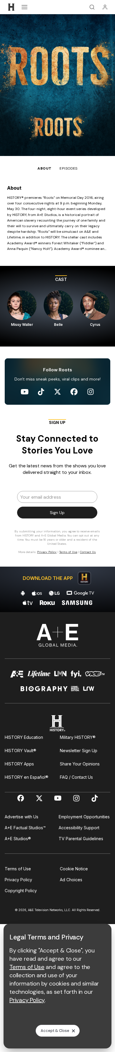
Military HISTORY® (78, 737)
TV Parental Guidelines (81, 838)
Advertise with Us (21, 816)
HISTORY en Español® (26, 777)
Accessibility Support (79, 827)
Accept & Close (55, 1030)
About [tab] (44, 168)
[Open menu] (24, 7)
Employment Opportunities (84, 816)
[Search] (92, 7)
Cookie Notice (74, 868)
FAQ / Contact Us (76, 777)
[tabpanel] (57, 391)
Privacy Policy (18, 879)
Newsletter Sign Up (78, 750)
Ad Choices (71, 879)
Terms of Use (18, 868)
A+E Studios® (18, 838)
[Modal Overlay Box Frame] (57, 489)
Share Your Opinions (80, 763)
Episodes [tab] (69, 168)
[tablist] (57, 163)
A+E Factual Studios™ (25, 827)
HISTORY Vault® (20, 750)
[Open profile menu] (105, 7)
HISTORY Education (24, 737)
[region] (57, 306)
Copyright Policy (21, 890)
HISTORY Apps (19, 763)
